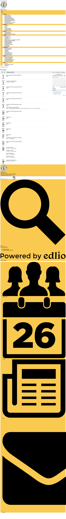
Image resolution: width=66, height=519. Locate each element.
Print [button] (53, 72)
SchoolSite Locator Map (8, 44)
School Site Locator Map (9, 23)
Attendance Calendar (57, 93)
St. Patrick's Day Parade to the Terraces (14, 137)
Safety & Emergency (8, 16)
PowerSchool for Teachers (9, 64)
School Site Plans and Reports (9, 19)
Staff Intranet (7, 65)
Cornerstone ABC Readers (11, 81)
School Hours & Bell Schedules (10, 20)
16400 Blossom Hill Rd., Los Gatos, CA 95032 (8, 173)
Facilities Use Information (9, 17)
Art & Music (7, 25)
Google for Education (8, 30)
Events (55, 90)
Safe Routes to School (8, 54)
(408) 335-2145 (8, 175)
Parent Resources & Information (10, 40)
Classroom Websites (8, 32)
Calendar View (63, 86)
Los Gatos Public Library (9, 52)
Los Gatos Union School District (10, 22)
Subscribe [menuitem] (63, 72)
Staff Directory (7, 45)
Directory (6, 63)
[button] (4, 14)
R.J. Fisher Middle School (9, 60)
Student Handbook (8, 33)
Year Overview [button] (58, 72)
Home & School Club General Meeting (14, 141)
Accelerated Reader (8, 29)
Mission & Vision (7, 15)
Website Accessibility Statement (7, 250)
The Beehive (7, 36)
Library (6, 26)
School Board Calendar (57, 92)
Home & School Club (8, 48)
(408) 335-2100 (5, 174)
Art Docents (7, 50)
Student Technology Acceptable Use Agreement (12, 39)
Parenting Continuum (8, 41)
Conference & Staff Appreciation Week (14, 86)
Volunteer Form (7, 46)
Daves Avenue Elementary (9, 57)
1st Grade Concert (9, 147)
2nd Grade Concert (10, 153)
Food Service (7, 38)
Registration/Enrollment (8, 42)
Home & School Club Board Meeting (13, 75)
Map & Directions (7, 21)
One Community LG (8, 49)
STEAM (6, 27)
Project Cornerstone (8, 28)
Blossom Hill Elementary (9, 56)
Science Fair (8, 117)
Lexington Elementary (8, 58)
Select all (64, 95)
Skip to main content (3, 0)
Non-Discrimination (5, 249)
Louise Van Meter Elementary (9, 59)
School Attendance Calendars (9, 18)
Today (53, 86)
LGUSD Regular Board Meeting (12, 107)
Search (1, 178)
